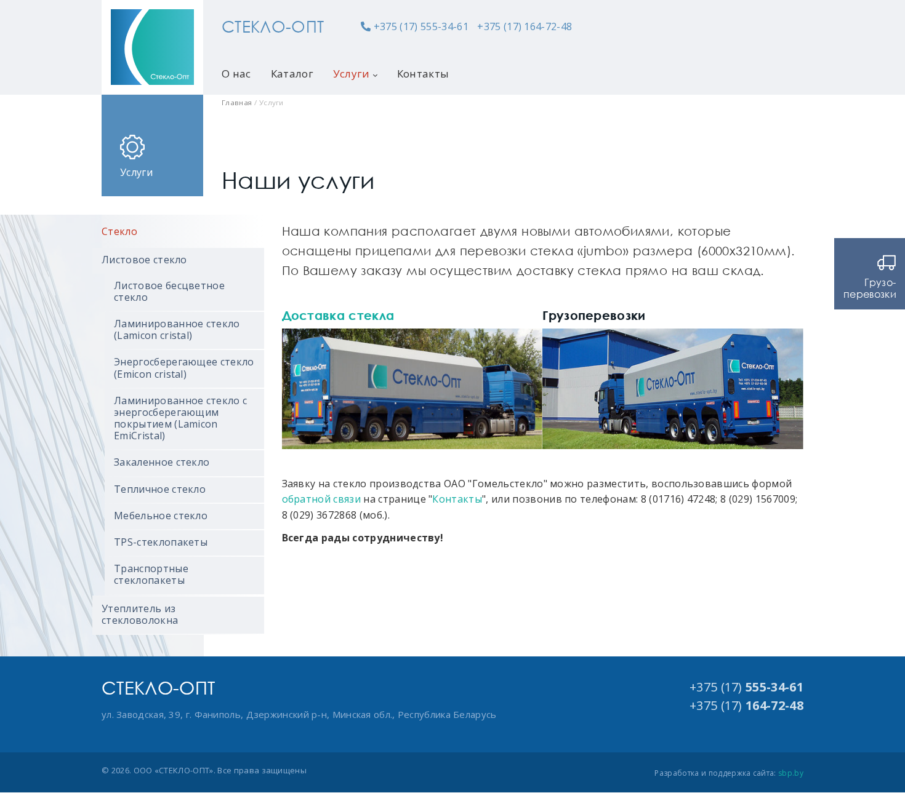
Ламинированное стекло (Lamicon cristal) (177, 329)
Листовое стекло (144, 259)
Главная (237, 102)
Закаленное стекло (161, 462)
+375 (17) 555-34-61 (421, 26)
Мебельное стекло (160, 515)
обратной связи (321, 499)
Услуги (351, 73)
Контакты (423, 73)
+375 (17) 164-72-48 (524, 26)
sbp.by (790, 773)
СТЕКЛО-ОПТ (273, 26)
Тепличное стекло (160, 489)
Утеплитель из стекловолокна (140, 614)
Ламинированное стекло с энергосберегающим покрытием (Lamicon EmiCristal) (180, 418)
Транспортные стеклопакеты (151, 574)
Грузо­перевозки (869, 288)
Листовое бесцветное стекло (169, 291)
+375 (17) (746, 687)
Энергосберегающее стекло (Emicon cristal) (184, 367)
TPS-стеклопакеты (160, 542)
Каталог (292, 73)
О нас (236, 73)
